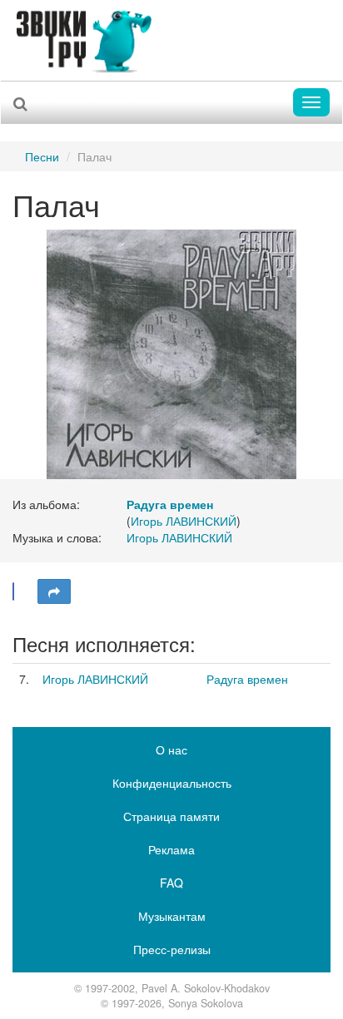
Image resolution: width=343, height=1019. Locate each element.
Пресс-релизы (172, 949)
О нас (171, 749)
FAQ (171, 882)
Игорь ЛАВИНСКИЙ (183, 520)
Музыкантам (172, 916)
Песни (42, 156)
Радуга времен (247, 678)
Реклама (171, 849)
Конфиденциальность (171, 782)
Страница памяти (171, 816)
